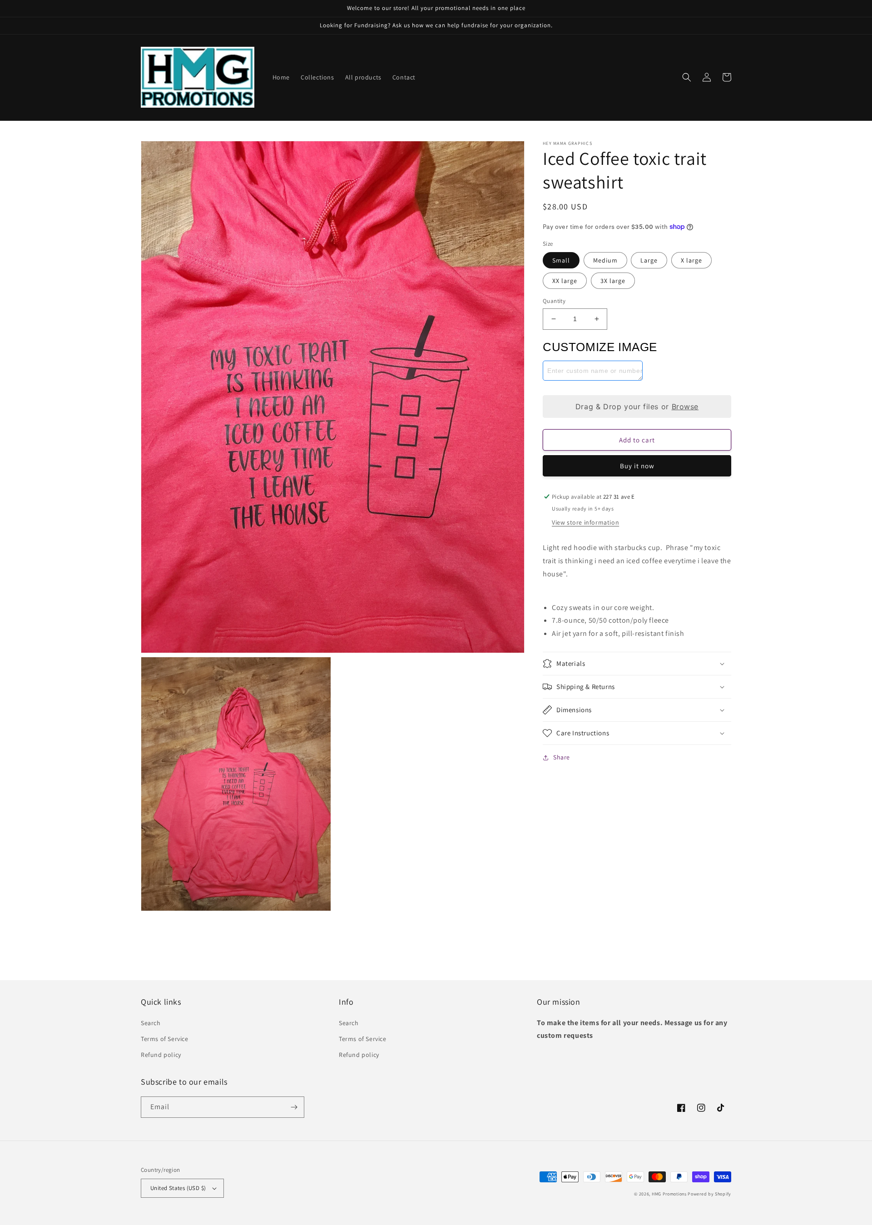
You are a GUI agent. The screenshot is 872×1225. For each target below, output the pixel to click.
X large (691, 260)
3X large (612, 281)
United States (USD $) (178, 1188)
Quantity (554, 301)
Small (561, 260)
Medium (605, 260)
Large (649, 260)
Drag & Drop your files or (637, 406)
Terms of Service (164, 1039)
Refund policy (161, 1055)
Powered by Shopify (709, 1194)
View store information (585, 522)
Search (151, 1023)
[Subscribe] (294, 1107)
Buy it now (637, 465)
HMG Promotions (669, 1194)
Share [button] (561, 757)
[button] (687, 77)
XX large (564, 281)
